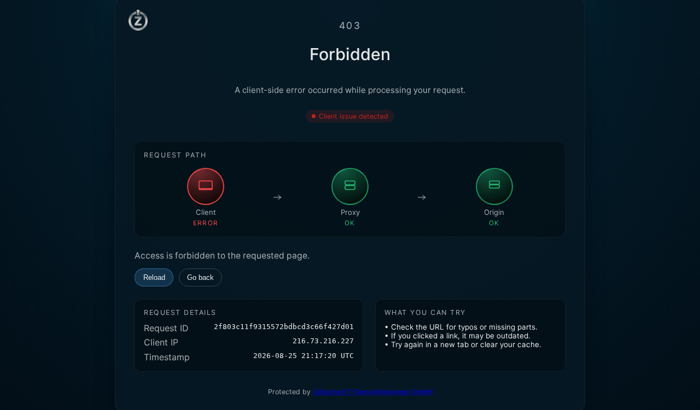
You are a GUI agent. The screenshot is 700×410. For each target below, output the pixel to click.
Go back (200, 277)
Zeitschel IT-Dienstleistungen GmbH (373, 392)
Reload (154, 277)
